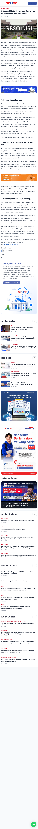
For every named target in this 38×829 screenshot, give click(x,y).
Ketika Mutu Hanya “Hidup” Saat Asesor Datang (14, 581)
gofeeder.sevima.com (11, 244)
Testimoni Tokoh (12, 657)
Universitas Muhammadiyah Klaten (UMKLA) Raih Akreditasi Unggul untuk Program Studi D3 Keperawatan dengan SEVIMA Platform (18, 643)
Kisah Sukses (4, 639)
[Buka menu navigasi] (2, 3)
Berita (6, 570)
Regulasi (13, 362)
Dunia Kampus (5, 8)
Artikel (12, 371)
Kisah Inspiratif (19, 570)
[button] (33, 824)
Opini (2, 579)
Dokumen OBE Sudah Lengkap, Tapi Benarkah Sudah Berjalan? (18, 520)
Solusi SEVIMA (15, 621)
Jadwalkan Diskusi (10, 282)
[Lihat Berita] (5, 328)
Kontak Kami (32, 3)
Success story (23, 621)
